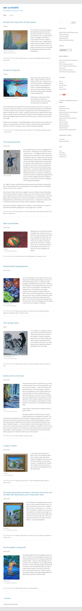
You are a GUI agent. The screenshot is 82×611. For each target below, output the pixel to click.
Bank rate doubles (10, 223)
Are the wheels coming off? (14, 547)
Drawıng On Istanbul (64, 114)
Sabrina (61, 60)
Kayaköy (17, 480)
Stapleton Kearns (63, 127)
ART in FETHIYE (10, 7)
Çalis (36, 311)
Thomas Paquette (63, 123)
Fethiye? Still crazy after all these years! (19, 22)
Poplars (47, 58)
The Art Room (62, 110)
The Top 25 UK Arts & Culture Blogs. (67, 129)
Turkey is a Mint (10, 445)
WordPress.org (62, 156)
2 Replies (5, 26)
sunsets (49, 130)
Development (38, 58)
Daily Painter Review (64, 125)
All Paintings (62, 106)
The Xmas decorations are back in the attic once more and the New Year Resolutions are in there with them (27, 493)
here (48, 465)
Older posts (7, 598)
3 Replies (5, 74)
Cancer (30, 211)
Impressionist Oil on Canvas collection (68, 112)
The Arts (29, 130)
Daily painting (39, 211)
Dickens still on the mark (13, 376)
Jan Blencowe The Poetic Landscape (67, 118)
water (17, 313)
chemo (39, 130)
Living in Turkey (23, 58)
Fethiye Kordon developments (15, 266)
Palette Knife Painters (64, 108)
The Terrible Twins (11, 323)
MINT (46, 480)
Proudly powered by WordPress (10, 604)
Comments (62, 154)
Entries (62, 152)
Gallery (11, 15)
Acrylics (35, 535)
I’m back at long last (11, 70)
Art (33, 58)
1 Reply (5, 327)
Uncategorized (62, 89)
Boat (34, 311)
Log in (60, 150)
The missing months (11, 142)
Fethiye (17, 58)
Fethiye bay (44, 130)
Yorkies (41, 364)
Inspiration (46, 211)
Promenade (12, 313)
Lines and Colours (63, 122)
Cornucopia (62, 139)
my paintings (47, 535)
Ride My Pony (62, 120)
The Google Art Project (64, 116)
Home (4, 15)
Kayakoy (43, 480)
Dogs (34, 364)
